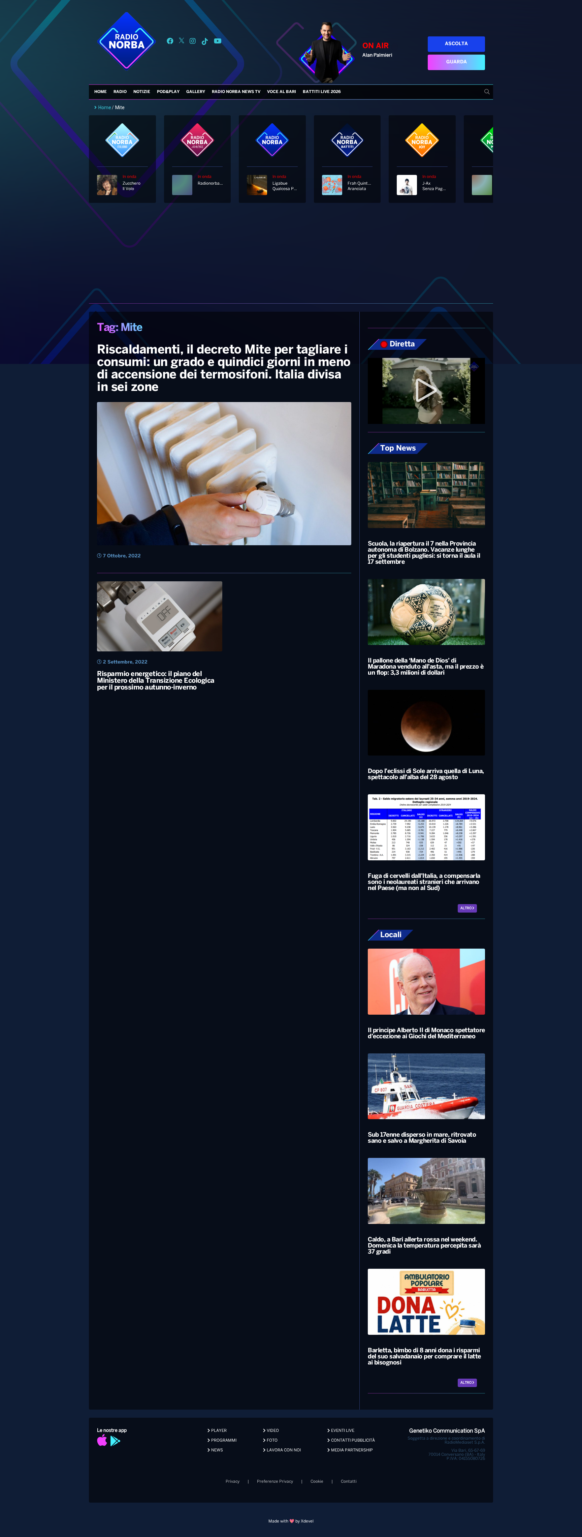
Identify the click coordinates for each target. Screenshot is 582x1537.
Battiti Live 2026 (322, 92)
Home (100, 92)
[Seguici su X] (181, 42)
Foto (272, 1440)
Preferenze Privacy (275, 1481)
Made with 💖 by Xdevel (291, 1521)
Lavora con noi (283, 1450)
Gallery (195, 92)
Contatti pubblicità (352, 1440)
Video (272, 1431)
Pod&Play (168, 92)
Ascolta (456, 44)
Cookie (317, 1481)
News (216, 1450)
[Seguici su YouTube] (218, 42)
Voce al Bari (281, 92)
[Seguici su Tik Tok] (204, 42)
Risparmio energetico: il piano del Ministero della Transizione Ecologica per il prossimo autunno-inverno (156, 681)
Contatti (349, 1481)
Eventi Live (342, 1431)
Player (218, 1431)
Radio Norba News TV (236, 92)
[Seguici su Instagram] (193, 42)
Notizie (141, 92)
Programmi (223, 1440)
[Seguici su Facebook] (170, 42)
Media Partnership (351, 1450)
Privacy (232, 1481)
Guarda (456, 62)
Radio (120, 92)
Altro (466, 908)
